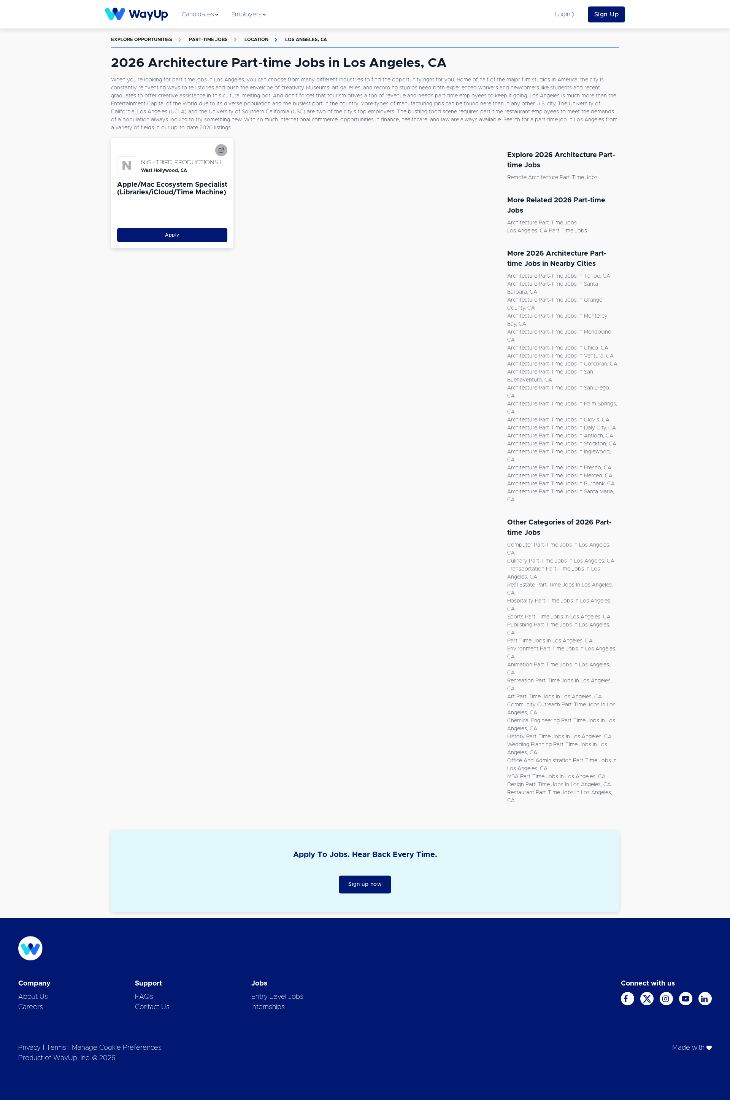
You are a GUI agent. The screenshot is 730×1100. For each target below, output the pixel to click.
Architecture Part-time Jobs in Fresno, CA (559, 468)
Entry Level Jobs (277, 996)
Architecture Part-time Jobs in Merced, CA (560, 475)
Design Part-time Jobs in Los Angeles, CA (559, 784)
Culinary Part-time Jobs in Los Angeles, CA (560, 561)
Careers (30, 1007)
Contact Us (152, 1007)
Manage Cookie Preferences (117, 1047)
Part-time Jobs (208, 39)
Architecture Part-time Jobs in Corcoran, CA (562, 364)
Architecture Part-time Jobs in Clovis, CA (558, 420)
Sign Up (606, 14)
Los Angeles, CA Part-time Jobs (547, 231)
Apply (172, 235)
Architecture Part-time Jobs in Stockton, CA (561, 444)
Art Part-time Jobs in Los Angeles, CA (554, 696)
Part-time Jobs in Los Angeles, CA (550, 641)
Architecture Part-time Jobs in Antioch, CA (560, 436)
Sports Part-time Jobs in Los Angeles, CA (559, 617)
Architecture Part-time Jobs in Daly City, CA (561, 428)
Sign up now (365, 884)
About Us (33, 996)
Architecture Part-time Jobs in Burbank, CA (561, 483)
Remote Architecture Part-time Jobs (552, 177)
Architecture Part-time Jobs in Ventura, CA (560, 356)
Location (256, 39)
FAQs (144, 996)
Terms (56, 1047)
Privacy (29, 1047)
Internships (268, 1007)
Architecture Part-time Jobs (542, 223)
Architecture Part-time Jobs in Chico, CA (557, 348)
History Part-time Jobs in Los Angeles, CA (559, 736)
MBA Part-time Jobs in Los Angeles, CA (556, 776)
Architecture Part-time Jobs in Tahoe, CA (558, 276)
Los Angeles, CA (306, 39)
